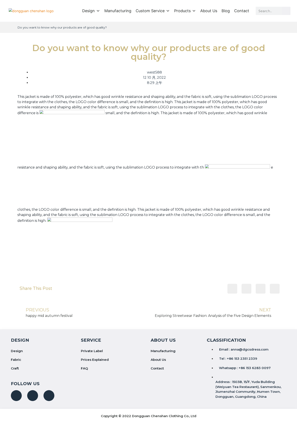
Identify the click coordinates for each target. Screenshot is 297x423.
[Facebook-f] (16, 395)
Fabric (16, 360)
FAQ (84, 368)
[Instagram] (32, 395)
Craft (15, 368)
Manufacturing (117, 10)
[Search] (286, 11)
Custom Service (150, 10)
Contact (241, 10)
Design (88, 10)
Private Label (92, 351)
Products (182, 10)
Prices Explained (95, 360)
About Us (208, 10)
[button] (232, 289)
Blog (226, 10)
